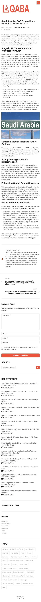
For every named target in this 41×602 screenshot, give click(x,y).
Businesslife (14, 553)
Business (5, 553)
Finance (5, 27)
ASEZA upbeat (29, 549)
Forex (4, 560)
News (10, 27)
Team (3, 530)
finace (27, 557)
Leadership (30, 572)
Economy (5, 557)
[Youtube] (24, 598)
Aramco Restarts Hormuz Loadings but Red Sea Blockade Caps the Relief (18, 452)
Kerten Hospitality (18, 572)
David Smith (12, 250)
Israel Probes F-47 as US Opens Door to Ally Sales (19, 437)
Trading (17, 583)
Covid (22, 553)
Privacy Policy (5, 523)
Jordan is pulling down (9, 568)
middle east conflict (17, 576)
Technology (23, 580)
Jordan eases (23, 564)
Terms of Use (5, 526)
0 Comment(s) (5, 29)
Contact (3, 533)
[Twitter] (19, 598)
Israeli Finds (6, 564)
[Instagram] (22, 598)
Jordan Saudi (6, 572)
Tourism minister (7, 583)
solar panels (13, 580)
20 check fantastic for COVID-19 (12, 549)
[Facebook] (17, 598)
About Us (4, 521)
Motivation (29, 576)
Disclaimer (4, 528)
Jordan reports (23, 568)
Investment (29, 560)
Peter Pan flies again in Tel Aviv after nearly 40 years (20, 415)
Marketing (5, 576)
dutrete (29, 553)
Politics (4, 580)
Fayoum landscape (17, 557)
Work (4, 587)
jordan (14, 564)
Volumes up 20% (28, 583)
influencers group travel (15, 560)
